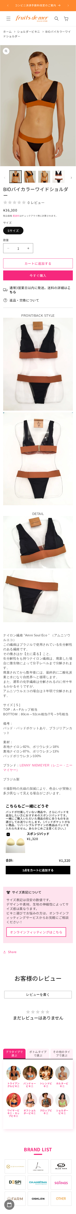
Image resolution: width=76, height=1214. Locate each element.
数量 (6, 240)
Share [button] (12, 952)
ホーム (7, 32)
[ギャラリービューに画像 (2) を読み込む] (30, 177)
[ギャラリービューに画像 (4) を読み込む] (58, 177)
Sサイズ (13, 230)
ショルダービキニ (28, 32)
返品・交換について (24, 300)
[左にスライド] (4, 177)
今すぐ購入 (38, 275)
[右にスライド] (71, 177)
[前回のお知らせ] (7, 5)
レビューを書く (38, 994)
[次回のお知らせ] (68, 5)
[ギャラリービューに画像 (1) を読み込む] (15, 177)
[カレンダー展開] (9, 1205)
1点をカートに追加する (38, 870)
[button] (8, 18)
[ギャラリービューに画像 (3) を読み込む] (44, 177)
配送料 (16, 215)
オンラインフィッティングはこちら (36, 932)
